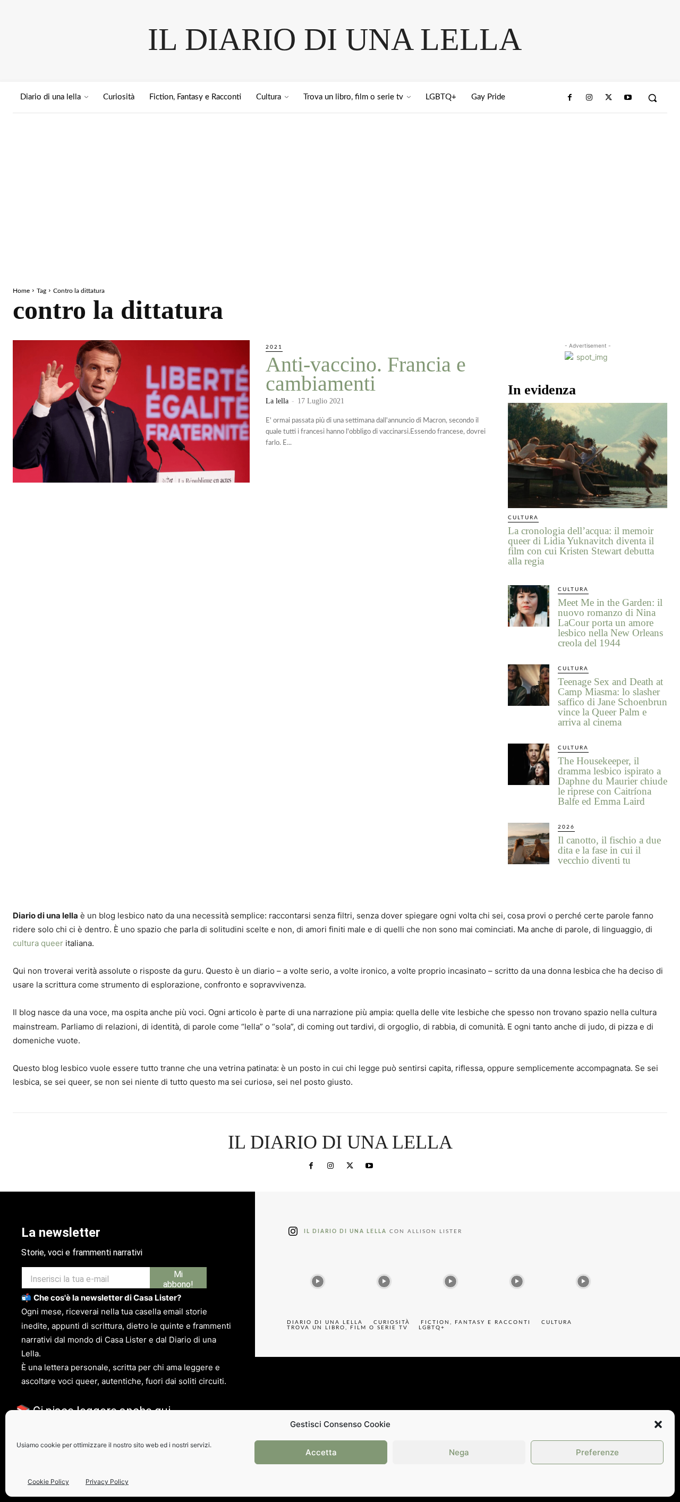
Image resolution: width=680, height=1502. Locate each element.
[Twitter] (608, 97)
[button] (658, 1424)
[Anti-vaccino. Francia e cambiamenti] (131, 411)
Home (21, 291)
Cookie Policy (48, 1482)
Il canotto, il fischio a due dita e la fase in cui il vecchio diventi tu (609, 850)
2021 (274, 347)
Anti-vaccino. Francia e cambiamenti (366, 373)
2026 (566, 827)
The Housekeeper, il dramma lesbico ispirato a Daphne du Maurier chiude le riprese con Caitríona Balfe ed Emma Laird (612, 781)
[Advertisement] (340, 193)
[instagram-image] (317, 1278)
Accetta (321, 1452)
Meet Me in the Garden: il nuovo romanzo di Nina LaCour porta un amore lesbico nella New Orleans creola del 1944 (610, 622)
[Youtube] (628, 97)
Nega (459, 1452)
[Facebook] (570, 97)
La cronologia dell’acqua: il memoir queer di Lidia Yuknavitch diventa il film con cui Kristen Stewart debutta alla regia (581, 546)
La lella (277, 401)
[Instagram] (589, 97)
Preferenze (597, 1452)
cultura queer (38, 943)
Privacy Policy (107, 1482)
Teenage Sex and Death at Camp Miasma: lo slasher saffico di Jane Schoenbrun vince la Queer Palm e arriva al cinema (612, 702)
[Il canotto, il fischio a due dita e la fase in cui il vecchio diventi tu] (528, 843)
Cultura (523, 517)
